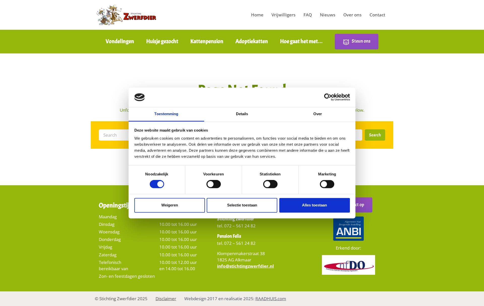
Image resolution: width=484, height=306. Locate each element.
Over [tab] (317, 114)
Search (375, 135)
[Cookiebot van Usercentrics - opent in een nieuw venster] (328, 97)
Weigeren (169, 205)
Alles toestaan (314, 205)
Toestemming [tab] (166, 114)
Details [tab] (242, 114)
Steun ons (361, 41)
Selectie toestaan (242, 205)
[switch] (213, 186)
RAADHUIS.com (270, 298)
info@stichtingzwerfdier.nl (245, 266)
